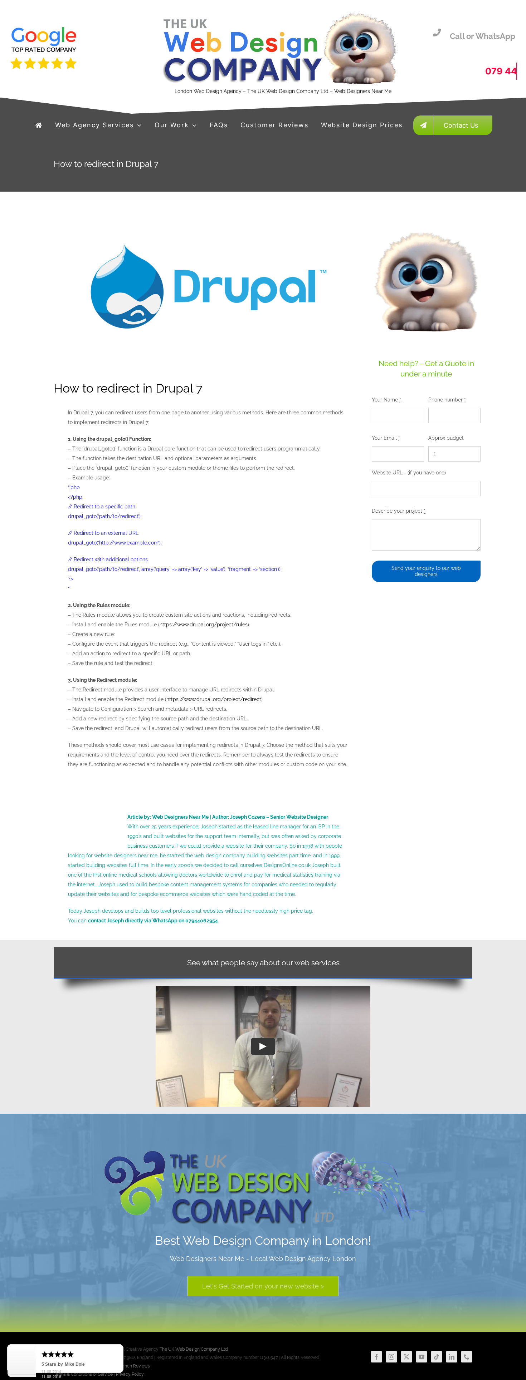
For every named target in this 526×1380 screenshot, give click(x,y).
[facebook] (376, 1356)
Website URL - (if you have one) (409, 472)
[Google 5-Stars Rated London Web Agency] (278, 13)
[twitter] (406, 1356)
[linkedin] (451, 1356)
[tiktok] (436, 1356)
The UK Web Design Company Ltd (288, 91)
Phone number (447, 400)
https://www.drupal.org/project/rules (204, 624)
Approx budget (446, 438)
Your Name (386, 400)
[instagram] (391, 1356)
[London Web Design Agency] (39, 125)
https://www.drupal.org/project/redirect (213, 699)
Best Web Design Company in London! (263, 1240)
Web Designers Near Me (362, 91)
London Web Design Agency (208, 91)
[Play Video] (263, 1046)
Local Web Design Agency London (303, 1258)
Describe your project (398, 511)
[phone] (466, 1356)
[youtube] (421, 1356)
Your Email (386, 438)
